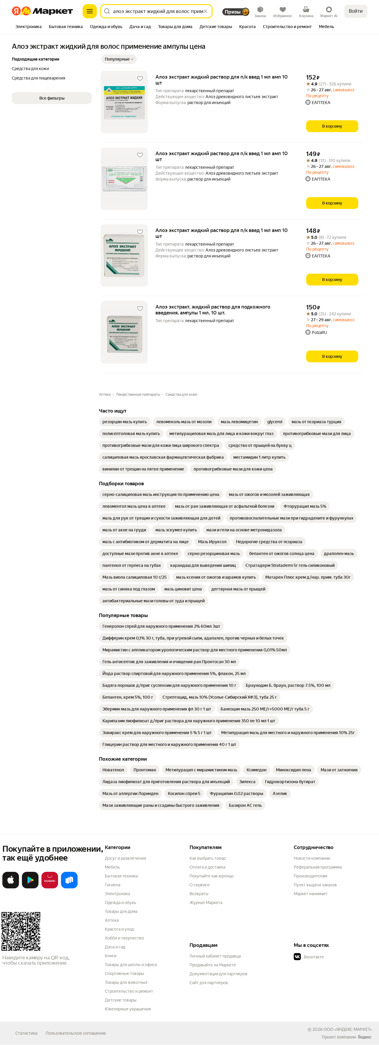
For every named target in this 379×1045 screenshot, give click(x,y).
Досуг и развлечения (125, 858)
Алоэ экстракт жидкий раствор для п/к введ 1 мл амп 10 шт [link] (221, 80)
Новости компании (312, 858)
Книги (110, 955)
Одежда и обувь (120, 902)
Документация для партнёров (219, 973)
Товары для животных (126, 982)
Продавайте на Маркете (213, 965)
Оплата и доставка (207, 867)
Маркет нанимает (311, 893)
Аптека (112, 920)
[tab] (28, 27)
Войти (356, 11)
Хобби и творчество (124, 938)
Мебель (112, 867)
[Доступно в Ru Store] (69, 887)
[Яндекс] (364, 1037)
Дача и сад (115, 947)
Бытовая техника (121, 876)
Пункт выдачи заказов (315, 884)
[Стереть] (205, 11)
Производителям (310, 876)
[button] (119, 59)
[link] (124, 421)
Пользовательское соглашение (76, 1033)
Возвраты (199, 893)
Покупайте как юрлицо (212, 876)
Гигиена (112, 884)
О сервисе (200, 884)
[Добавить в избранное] (140, 78)
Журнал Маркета (206, 902)
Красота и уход (119, 929)
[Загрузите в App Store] (10, 887)
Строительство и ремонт (129, 991)
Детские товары (120, 1000)
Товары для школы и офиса (131, 964)
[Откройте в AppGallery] (49, 887)
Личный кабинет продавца (215, 956)
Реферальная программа (318, 867)
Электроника (117, 893)
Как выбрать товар (208, 858)
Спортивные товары (124, 973)
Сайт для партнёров (209, 982)
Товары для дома (121, 911)
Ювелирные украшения (128, 1009)
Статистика (26, 1033)
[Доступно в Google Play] (30, 887)
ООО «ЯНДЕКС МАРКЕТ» (348, 1029)
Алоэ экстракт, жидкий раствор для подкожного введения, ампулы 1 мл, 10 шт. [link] (212, 310)
